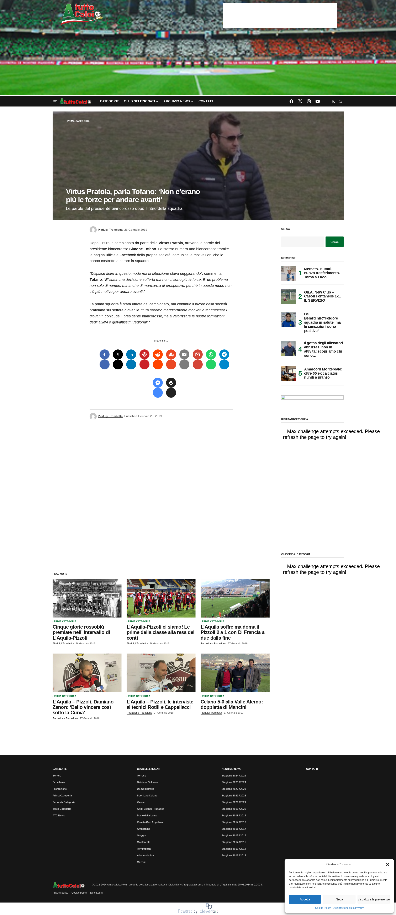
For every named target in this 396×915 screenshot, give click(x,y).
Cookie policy (79, 892)
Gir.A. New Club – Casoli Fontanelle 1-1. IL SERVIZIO (322, 296)
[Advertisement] (198, 63)
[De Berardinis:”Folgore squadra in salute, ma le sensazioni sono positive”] (288, 319)
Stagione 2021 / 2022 (234, 795)
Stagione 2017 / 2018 (234, 822)
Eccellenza (59, 782)
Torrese (141, 775)
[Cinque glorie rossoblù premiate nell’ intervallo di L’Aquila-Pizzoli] (87, 598)
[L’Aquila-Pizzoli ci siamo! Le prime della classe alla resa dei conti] (161, 598)
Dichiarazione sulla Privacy (348, 907)
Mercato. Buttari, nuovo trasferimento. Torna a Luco (322, 273)
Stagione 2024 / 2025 (234, 775)
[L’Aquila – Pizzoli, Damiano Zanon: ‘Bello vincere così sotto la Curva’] (87, 673)
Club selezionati (148, 769)
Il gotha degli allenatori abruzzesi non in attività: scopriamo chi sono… (323, 349)
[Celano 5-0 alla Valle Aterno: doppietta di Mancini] (235, 673)
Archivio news (231, 769)
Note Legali (96, 892)
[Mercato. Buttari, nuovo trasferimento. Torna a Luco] (288, 273)
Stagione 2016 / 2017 (234, 828)
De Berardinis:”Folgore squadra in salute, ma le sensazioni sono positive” (322, 322)
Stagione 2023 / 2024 (234, 782)
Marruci (141, 862)
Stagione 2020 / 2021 (234, 802)
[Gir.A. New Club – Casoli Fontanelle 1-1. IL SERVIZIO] (288, 296)
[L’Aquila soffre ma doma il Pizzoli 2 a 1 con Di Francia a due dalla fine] (235, 598)
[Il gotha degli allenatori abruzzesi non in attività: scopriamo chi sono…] (288, 348)
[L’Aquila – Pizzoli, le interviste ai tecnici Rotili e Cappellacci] (161, 673)
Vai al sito (280, 9)
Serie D (57, 775)
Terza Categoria (62, 808)
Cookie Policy (323, 907)
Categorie (60, 769)
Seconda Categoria (64, 802)
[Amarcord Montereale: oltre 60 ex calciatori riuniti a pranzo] (288, 373)
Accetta (305, 899)
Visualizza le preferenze (374, 899)
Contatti (312, 769)
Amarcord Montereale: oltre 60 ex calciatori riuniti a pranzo (323, 373)
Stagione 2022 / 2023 (234, 788)
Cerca (285, 229)
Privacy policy (60, 892)
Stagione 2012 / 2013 (234, 855)
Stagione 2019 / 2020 (234, 808)
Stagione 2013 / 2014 (234, 848)
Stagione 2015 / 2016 (234, 835)
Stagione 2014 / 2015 (234, 842)
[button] (388, 864)
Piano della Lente (147, 815)
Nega (339, 899)
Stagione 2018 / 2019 (234, 815)
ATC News (59, 815)
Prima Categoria (78, 121)
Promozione (60, 788)
